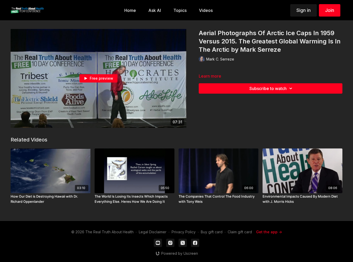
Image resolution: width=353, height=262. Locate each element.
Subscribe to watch (268, 88)
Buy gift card (211, 232)
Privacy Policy (184, 232)
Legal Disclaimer (152, 232)
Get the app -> (269, 232)
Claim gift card (240, 232)
